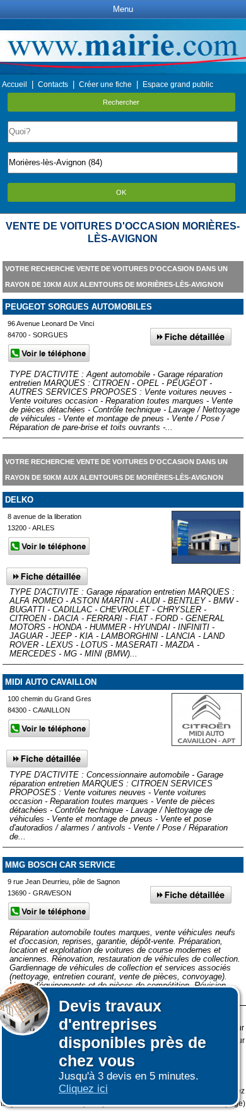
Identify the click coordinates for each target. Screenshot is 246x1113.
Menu (123, 9)
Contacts (53, 84)
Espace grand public (178, 84)
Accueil (14, 84)
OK (121, 192)
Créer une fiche (105, 84)
